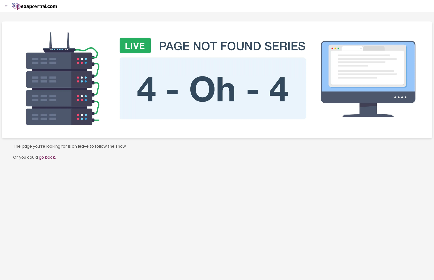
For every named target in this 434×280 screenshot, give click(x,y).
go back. (47, 157)
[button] (6, 6)
